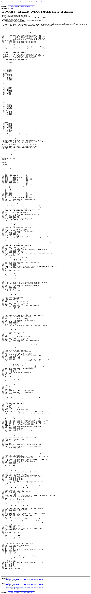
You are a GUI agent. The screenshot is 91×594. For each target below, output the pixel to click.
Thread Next (30, 6)
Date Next (16, 6)
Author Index (24, 5)
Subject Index (17, 5)
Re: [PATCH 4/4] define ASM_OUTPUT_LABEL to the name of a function (24, 579)
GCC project (39, 1)
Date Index (10, 5)
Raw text (10, 8)
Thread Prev (23, 6)
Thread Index (31, 5)
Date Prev (10, 6)
